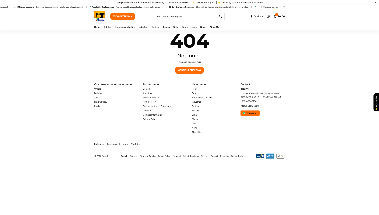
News (203, 27)
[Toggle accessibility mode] (283, 7)
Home (97, 27)
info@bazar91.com (250, 106)
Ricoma (166, 27)
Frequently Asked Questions (157, 106)
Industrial (143, 27)
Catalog (107, 27)
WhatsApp (251, 113)
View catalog (121, 16)
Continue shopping (189, 70)
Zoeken (220, 16)
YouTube (135, 144)
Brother (155, 27)
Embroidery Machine (125, 27)
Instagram (124, 144)
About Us (214, 27)
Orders (97, 88)
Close (375, 2)
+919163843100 (249, 101)
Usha (175, 27)
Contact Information (152, 114)
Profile (97, 106)
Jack (194, 27)
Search (97, 97)
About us (147, 93)
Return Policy (100, 101)
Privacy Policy (150, 119)
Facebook (112, 144)
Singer (185, 27)
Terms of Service (151, 97)
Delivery (98, 93)
